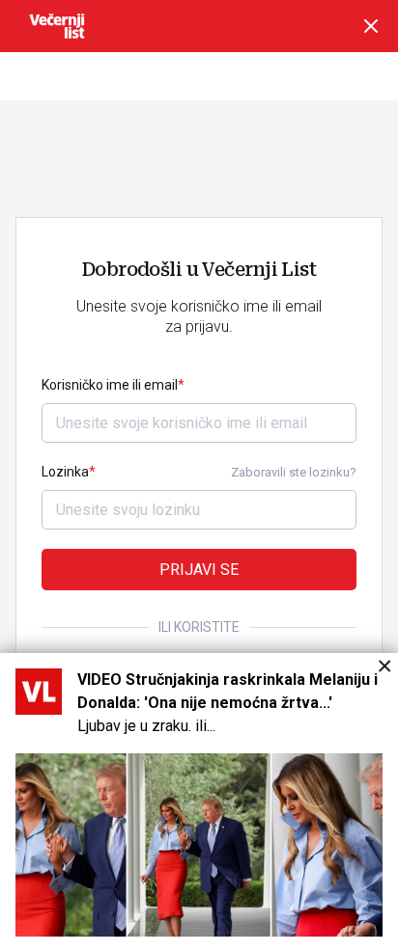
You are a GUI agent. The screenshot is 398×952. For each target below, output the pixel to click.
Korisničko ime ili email (110, 385)
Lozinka (65, 471)
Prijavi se (199, 569)
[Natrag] (371, 26)
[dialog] (199, 802)
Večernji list (57, 26)
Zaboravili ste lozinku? (293, 472)
